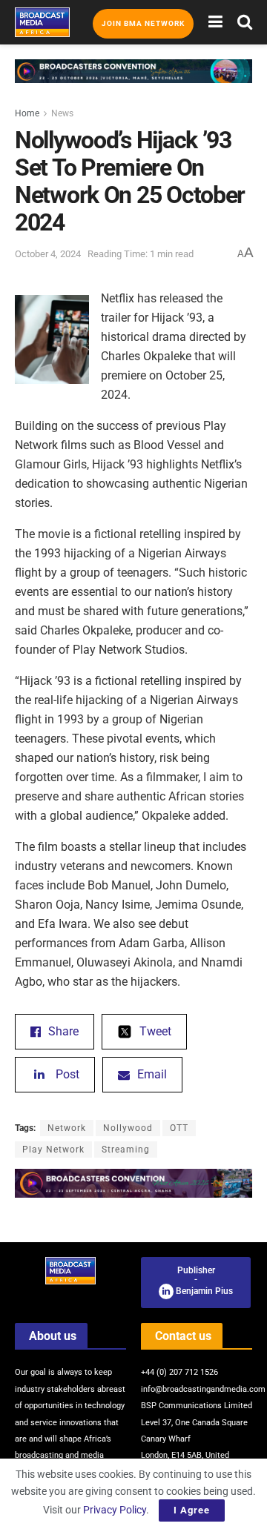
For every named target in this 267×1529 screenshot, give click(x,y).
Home (27, 113)
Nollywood (128, 1128)
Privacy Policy (114, 1510)
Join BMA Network (143, 23)
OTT (179, 1128)
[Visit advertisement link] (133, 82)
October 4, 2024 (48, 253)
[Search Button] (244, 22)
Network (66, 1128)
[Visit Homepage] (42, 22)
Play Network (53, 1149)
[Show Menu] (215, 22)
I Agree (192, 1510)
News (62, 113)
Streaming (126, 1149)
